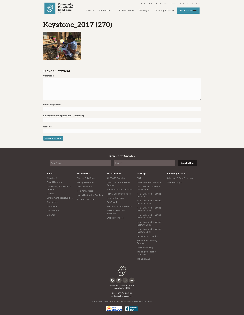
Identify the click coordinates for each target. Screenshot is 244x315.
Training (141, 173)
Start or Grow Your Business (116, 212)
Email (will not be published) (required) (63, 115)
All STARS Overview (116, 178)
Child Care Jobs (161, 4)
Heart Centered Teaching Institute (149, 195)
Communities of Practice (149, 182)
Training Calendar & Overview (146, 253)
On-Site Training (145, 247)
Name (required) (51, 104)
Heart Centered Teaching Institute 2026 (149, 202)
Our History (52, 202)
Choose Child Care (86, 178)
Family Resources (85, 182)
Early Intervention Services (120, 189)
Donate (173, 4)
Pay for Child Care (85, 199)
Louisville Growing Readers (90, 195)
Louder (149, 301)
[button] (112, 280)
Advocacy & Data (176, 173)
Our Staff (51, 215)
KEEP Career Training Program (147, 241)
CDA (139, 178)
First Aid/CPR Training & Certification (148, 188)
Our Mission (52, 206)
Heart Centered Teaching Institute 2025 (149, 209)
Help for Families (85, 191)
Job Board (112, 202)
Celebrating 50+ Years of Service (59, 188)
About (50, 173)
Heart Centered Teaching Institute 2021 (149, 230)
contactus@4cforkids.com (122, 296)
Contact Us (184, 4)
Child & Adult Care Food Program (118, 183)
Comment (48, 76)
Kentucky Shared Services (119, 206)
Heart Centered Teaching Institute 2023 (149, 223)
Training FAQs (143, 259)
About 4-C (52, 178)
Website (47, 127)
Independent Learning (147, 236)
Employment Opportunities (60, 198)
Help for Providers (115, 198)
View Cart (196, 4)
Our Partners (53, 210)
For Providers (114, 173)
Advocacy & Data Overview (180, 178)
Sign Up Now (187, 163)
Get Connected (146, 4)
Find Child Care (84, 187)
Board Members (54, 182)
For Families (83, 173)
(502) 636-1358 (125, 293)
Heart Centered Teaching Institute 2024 (149, 216)
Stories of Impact (115, 218)
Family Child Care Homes (119, 194)
